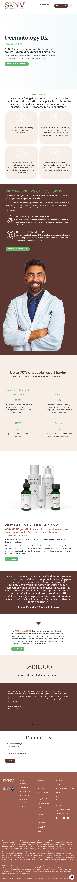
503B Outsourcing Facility (65, 789)
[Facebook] (57, 818)
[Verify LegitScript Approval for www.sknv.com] (12, 790)
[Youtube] (68, 818)
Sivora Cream (23, 799)
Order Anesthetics (43, 804)
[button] (70, 5)
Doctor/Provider (13, 746)
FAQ (39, 808)
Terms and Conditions (64, 878)
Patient (10, 750)
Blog (57, 796)
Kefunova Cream (25, 791)
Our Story (59, 785)
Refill (39, 819)
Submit (10, 761)
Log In (40, 785)
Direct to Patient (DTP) (43, 799)
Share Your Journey (41, 827)
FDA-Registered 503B (23, 631)
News (58, 792)
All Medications (24, 807)
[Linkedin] (64, 818)
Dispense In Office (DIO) (43, 793)
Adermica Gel (23, 787)
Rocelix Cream (24, 803)
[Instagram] (60, 818)
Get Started (41, 789)
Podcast (59, 800)
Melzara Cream (24, 795)
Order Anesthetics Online (17, 753)
